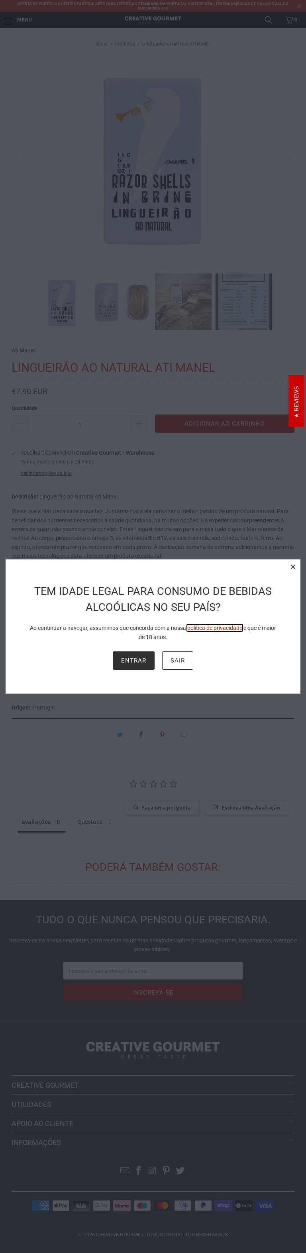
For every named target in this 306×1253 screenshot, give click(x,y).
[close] (293, 566)
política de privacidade (214, 628)
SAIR (178, 660)
